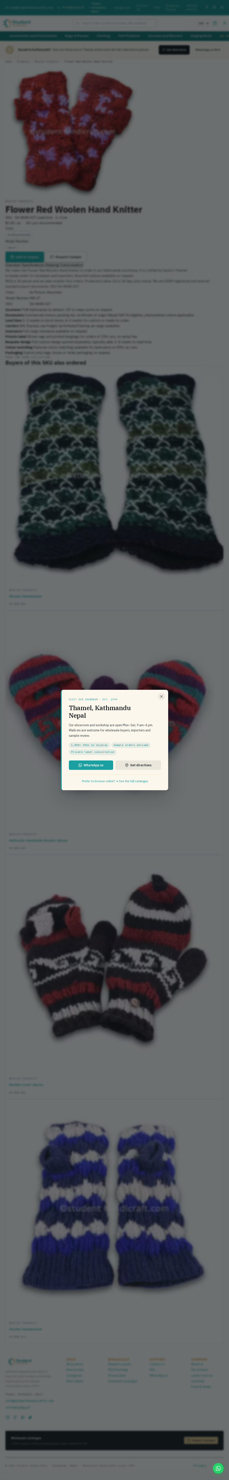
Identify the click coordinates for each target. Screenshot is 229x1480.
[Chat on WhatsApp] (218, 1468)
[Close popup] (161, 696)
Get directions (140, 765)
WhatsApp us (93, 765)
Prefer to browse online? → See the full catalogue (115, 781)
